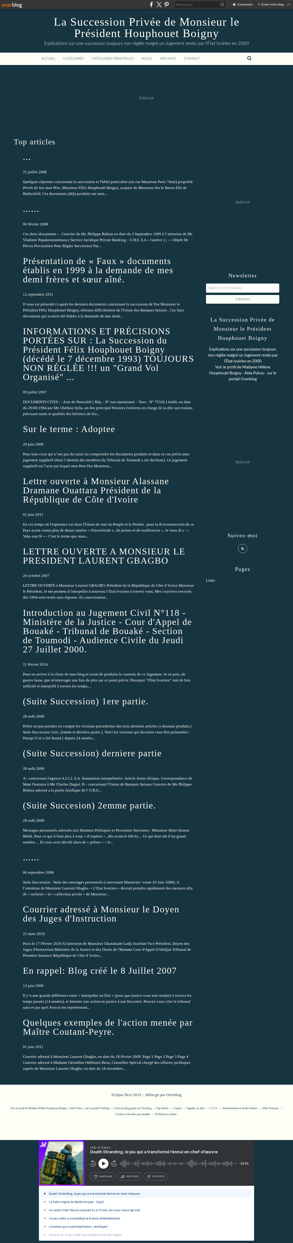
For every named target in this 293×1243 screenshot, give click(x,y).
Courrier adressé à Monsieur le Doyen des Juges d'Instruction (101, 914)
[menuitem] (48, 59)
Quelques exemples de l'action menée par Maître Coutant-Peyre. (108, 1027)
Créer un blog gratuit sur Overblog (133, 1108)
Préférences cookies (166, 1114)
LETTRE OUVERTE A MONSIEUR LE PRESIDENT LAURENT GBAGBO (104, 556)
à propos (158, 1176)
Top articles (162, 1108)
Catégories (73, 58)
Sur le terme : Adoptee (69, 429)
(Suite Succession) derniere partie (92, 753)
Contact (192, 58)
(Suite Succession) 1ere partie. (86, 701)
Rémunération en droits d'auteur (240, 1108)
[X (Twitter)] (159, 4)
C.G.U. (214, 1108)
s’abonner (105, 1176)
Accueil (48, 58)
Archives (168, 58)
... (27, 157)
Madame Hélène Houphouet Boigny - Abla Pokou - (56, 1108)
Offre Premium (270, 1108)
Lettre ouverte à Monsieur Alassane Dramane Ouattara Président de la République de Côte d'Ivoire (96, 490)
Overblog (174, 1095)
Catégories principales (113, 58)
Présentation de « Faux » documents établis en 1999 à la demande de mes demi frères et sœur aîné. (98, 270)
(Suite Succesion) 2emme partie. (89, 805)
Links (210, 580)
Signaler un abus (196, 1108)
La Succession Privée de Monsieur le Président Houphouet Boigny (146, 27)
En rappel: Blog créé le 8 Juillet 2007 (100, 970)
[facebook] (151, 4)
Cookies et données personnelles (132, 1114)
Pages (146, 58)
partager (132, 1176)
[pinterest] (166, 4)
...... (31, 209)
